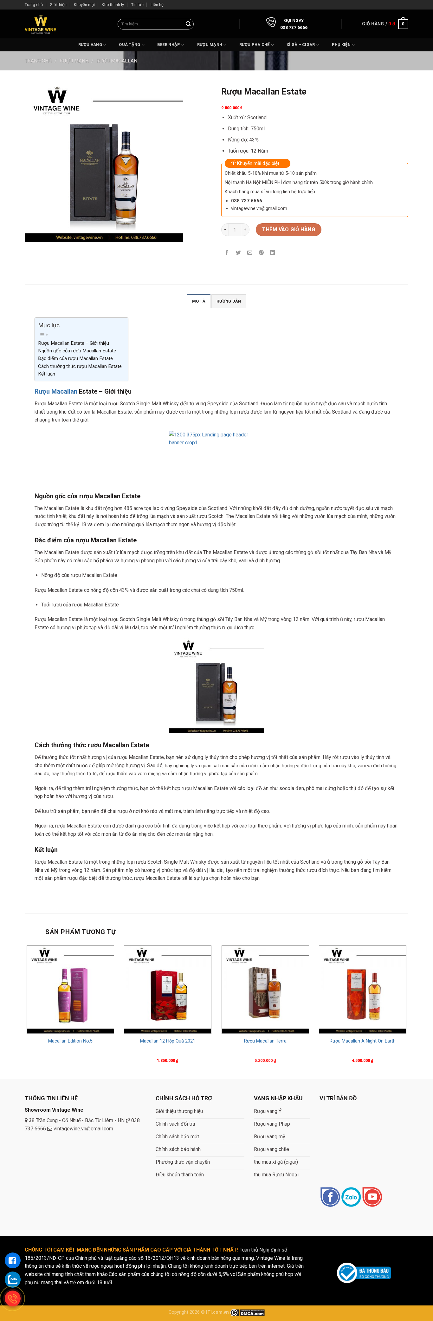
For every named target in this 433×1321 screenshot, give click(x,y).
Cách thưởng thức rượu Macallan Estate (80, 366)
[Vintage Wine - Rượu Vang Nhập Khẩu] (40, 24)
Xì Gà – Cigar (301, 44)
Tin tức (137, 4)
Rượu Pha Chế (254, 44)
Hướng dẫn (229, 301)
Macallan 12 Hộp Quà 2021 (167, 1041)
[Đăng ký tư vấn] (13, 1260)
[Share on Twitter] (238, 253)
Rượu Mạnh (209, 44)
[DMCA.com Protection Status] (247, 1312)
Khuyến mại (84, 4)
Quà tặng (129, 44)
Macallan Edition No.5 (70, 1041)
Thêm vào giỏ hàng (288, 229)
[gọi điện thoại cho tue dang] (13, 1298)
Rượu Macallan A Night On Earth (363, 1041)
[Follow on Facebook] (330, 1197)
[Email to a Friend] (250, 253)
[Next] (408, 1010)
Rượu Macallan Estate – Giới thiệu (73, 343)
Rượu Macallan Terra (265, 1041)
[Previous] (25, 1010)
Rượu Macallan (116, 61)
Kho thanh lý (113, 4)
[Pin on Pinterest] (261, 253)
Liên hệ (157, 4)
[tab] (198, 301)
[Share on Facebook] (227, 253)
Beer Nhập (168, 44)
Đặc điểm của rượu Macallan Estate (75, 358)
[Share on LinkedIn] (273, 253)
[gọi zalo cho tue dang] (13, 1279)
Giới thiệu (58, 4)
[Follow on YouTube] (372, 1197)
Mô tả (198, 301)
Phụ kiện (341, 44)
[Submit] (188, 24)
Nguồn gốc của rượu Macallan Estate (77, 351)
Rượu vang (90, 44)
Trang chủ (34, 4)
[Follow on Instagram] (351, 1197)
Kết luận (46, 374)
